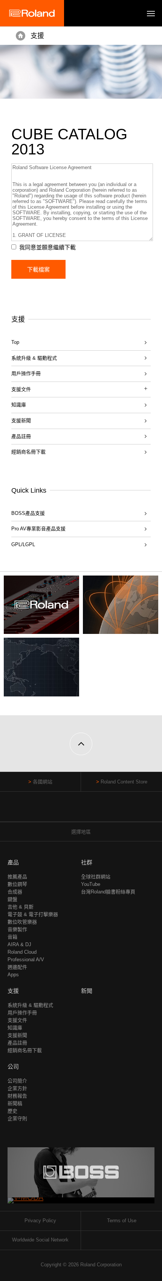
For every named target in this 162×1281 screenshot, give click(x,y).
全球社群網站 (95, 876)
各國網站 (42, 782)
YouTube (90, 884)
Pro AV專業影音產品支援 (38, 528)
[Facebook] (67, 810)
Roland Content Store (124, 782)
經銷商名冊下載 (28, 452)
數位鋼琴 (17, 884)
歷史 (12, 1111)
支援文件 (17, 1020)
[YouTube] (81, 810)
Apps (13, 974)
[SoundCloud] (95, 810)
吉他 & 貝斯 (21, 907)
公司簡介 (17, 1081)
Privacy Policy (40, 1220)
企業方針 (17, 1088)
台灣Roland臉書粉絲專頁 (108, 892)
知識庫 (18, 405)
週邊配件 (17, 967)
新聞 (86, 991)
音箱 (12, 937)
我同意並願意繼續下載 (47, 247)
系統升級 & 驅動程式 (34, 358)
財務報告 (17, 1096)
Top (15, 342)
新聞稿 (15, 1103)
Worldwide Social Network (40, 1240)
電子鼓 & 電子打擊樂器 (33, 914)
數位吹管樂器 (22, 922)
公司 (13, 1066)
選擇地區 (81, 832)
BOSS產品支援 (28, 513)
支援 (37, 36)
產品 (13, 862)
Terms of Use (121, 1220)
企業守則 (17, 1118)
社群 (86, 862)
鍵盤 (12, 899)
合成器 (15, 892)
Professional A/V (26, 959)
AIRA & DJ (19, 944)
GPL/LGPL (23, 544)
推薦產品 (17, 876)
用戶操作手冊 (26, 373)
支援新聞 (21, 420)
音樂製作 (17, 929)
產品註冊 (21, 436)
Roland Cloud (22, 952)
